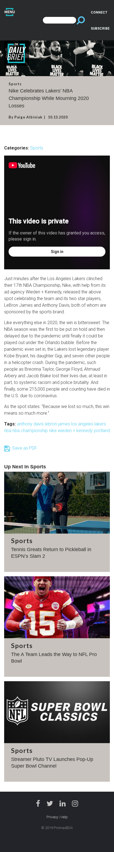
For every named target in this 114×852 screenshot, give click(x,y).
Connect (99, 12)
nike (53, 430)
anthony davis (31, 424)
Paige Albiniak (28, 117)
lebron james (58, 424)
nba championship (30, 430)
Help (64, 817)
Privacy (52, 817)
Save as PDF (23, 448)
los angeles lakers (88, 424)
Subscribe (100, 28)
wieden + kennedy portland (84, 430)
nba (8, 430)
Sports (36, 148)
